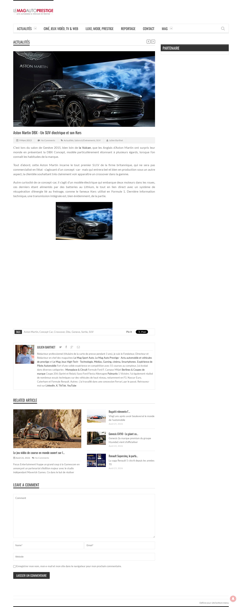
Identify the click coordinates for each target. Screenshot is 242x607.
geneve (76, 331)
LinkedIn (50, 385)
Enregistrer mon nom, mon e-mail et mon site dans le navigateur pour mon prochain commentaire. (69, 566)
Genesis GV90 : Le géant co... (123, 434)
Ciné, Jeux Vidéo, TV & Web (61, 28)
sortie (84, 331)
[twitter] (60, 347)
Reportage (128, 28)
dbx (68, 331)
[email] (78, 347)
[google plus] (72, 347)
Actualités (24, 28)
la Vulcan (85, 147)
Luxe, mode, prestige (99, 28)
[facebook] (66, 347)
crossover (59, 331)
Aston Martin (31, 331)
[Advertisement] (160, 8)
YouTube (71, 385)
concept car (46, 331)
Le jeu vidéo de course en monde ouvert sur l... (39, 452)
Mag (165, 28)
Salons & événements (84, 140)
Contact (148, 28)
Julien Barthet (116, 140)
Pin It (129, 331)
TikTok (62, 385)
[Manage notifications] (233, 599)
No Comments (48, 140)
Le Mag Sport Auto (84, 357)
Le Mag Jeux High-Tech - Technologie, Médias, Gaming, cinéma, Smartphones (94, 361)
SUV (98, 140)
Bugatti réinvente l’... (119, 411)
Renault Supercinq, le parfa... (123, 456)
